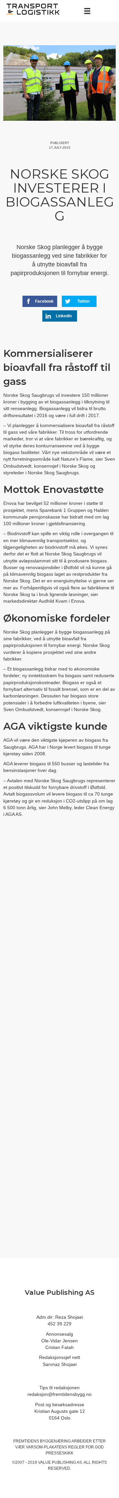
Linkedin (64, 316)
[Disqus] (59, 934)
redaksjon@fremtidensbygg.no (59, 1394)
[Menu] (87, 11)
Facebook (44, 301)
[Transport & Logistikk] (33, 8)
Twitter (83, 301)
